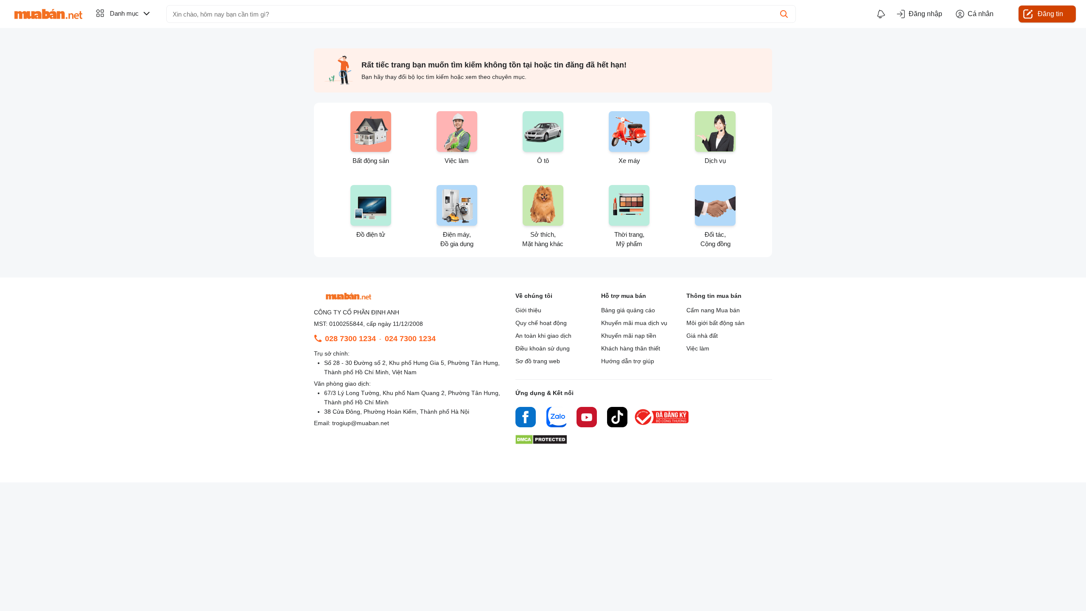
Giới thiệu (528, 310)
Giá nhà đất (702, 335)
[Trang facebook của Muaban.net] (525, 418)
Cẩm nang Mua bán (713, 310)
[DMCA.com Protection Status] (541, 442)
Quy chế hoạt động (541, 323)
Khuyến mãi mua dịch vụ (634, 323)
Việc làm (697, 348)
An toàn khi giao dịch (543, 335)
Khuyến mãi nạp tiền (628, 335)
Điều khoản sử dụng (542, 348)
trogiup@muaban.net (360, 423)
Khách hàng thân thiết (630, 348)
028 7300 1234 (350, 338)
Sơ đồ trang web (537, 361)
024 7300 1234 (410, 338)
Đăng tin (1050, 13)
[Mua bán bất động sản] (48, 14)
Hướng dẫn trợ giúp (627, 361)
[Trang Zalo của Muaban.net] (556, 418)
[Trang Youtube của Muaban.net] (587, 418)
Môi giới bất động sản (715, 323)
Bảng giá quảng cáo (628, 310)
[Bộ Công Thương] (662, 425)
